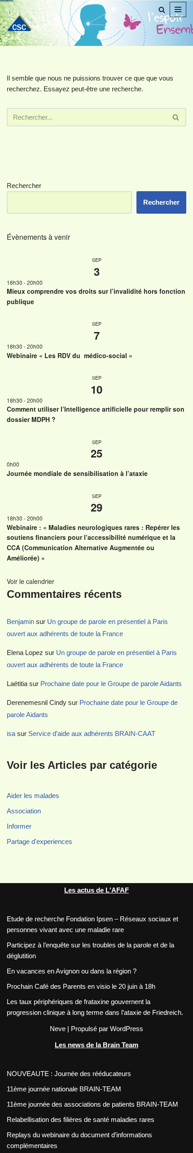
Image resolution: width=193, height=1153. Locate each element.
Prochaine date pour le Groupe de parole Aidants (111, 683)
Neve (58, 1028)
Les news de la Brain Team (96, 1045)
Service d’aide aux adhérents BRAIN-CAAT (91, 733)
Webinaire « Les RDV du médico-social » (71, 355)
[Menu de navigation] (178, 9)
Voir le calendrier (30, 581)
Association (24, 811)
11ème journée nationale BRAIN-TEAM (64, 1089)
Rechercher (24, 185)
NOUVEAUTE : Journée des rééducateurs (69, 1073)
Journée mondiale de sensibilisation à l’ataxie (77, 473)
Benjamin (20, 621)
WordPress (126, 1028)
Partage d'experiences (39, 841)
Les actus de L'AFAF (96, 890)
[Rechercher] (161, 9)
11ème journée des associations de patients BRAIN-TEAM (92, 1104)
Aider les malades (33, 795)
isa (11, 733)
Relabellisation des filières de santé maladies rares (80, 1119)
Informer (19, 826)
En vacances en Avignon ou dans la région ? (71, 971)
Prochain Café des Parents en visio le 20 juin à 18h (81, 986)
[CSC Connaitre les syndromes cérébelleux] (22, 23)
